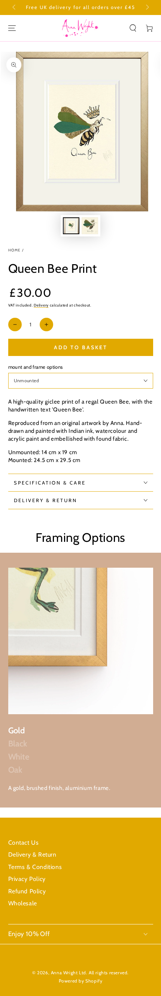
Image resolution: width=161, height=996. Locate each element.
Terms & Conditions (35, 866)
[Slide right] (146, 7)
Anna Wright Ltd (68, 972)
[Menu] (12, 28)
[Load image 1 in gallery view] (71, 225)
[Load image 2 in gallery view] (90, 225)
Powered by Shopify (81, 981)
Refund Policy (27, 891)
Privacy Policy (27, 878)
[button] (133, 28)
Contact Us (23, 842)
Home (14, 250)
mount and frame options (35, 367)
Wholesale (22, 903)
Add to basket (80, 347)
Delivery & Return (32, 854)
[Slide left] (14, 7)
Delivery (41, 305)
